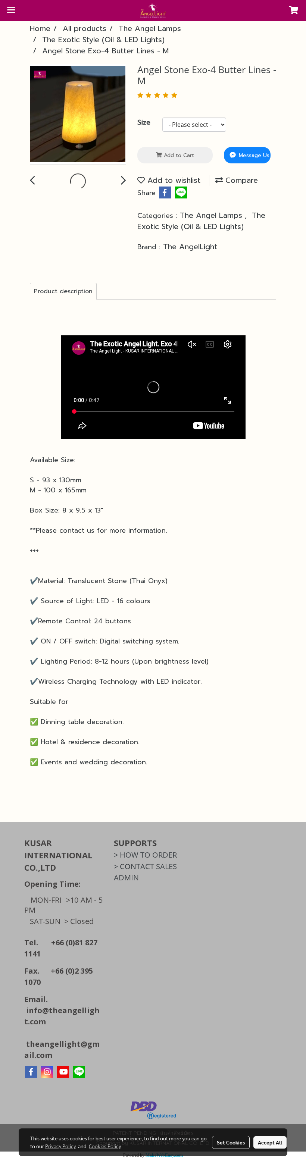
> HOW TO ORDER (145, 855)
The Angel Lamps (212, 215)
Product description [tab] (63, 291)
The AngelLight (190, 246)
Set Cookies (231, 1142)
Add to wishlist (172, 180)
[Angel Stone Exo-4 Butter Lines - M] (78, 114)
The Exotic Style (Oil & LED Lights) (201, 221)
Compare (240, 180)
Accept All (270, 1142)
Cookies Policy (105, 1146)
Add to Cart (178, 155)
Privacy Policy (60, 1146)
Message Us (253, 155)
